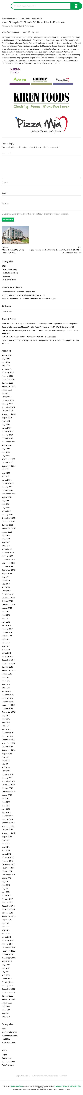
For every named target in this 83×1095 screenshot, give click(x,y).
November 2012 (8, 826)
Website (5, 203)
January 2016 (7, 698)
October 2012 (7, 830)
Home (4, 19)
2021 (4, 266)
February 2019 (7, 594)
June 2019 (6, 580)
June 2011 (6, 885)
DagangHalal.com (22, 1076)
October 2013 (7, 788)
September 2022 (8, 466)
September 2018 (8, 604)
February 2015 (7, 733)
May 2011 (5, 888)
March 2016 (6, 691)
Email (4, 193)
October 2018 (7, 601)
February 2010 (7, 940)
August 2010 (7, 920)
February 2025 (8, 400)
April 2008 (6, 1017)
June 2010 (6, 927)
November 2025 (8, 379)
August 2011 (7, 878)
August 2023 (7, 445)
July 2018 (6, 611)
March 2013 (6, 812)
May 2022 (6, 473)
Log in (4, 1054)
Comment (6, 153)
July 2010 (6, 923)
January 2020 (7, 556)
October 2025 (7, 383)
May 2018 (6, 618)
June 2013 (6, 802)
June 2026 (6, 362)
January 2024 (7, 435)
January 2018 (7, 629)
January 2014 (7, 778)
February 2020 (8, 553)
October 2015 (7, 708)
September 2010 (8, 916)
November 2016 (8, 663)
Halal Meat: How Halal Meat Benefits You (18, 292)
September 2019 (8, 570)
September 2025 (8, 386)
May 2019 (6, 584)
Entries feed (6, 1058)
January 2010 (7, 944)
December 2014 (8, 740)
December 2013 (8, 781)
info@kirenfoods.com (27, 63)
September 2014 (8, 750)
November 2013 (8, 785)
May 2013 (6, 805)
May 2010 (6, 930)
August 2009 (7, 961)
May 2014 (6, 764)
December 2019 (8, 559)
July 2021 (6, 501)
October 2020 (7, 525)
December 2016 (8, 660)
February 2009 (8, 982)
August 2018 (7, 608)
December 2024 (8, 407)
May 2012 (6, 847)
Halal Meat (6, 276)
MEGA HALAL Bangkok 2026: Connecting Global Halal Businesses (29, 337)
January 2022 (7, 487)
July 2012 (6, 840)
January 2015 (7, 736)
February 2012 (7, 857)
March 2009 (7, 979)
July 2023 (6, 449)
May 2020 (6, 542)
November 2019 (8, 563)
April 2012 (6, 850)
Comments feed (8, 1061)
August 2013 (7, 795)
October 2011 (7, 871)
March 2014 (6, 771)
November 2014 (8, 743)
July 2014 (6, 757)
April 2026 (6, 366)
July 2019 (6, 577)
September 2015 (8, 712)
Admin (7, 26)
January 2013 (7, 819)
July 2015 (6, 715)
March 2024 (7, 428)
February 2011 (7, 899)
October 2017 (7, 632)
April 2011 (6, 892)
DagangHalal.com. (17, 1086)
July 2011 (5, 882)
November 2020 (8, 521)
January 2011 (7, 902)
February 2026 (8, 372)
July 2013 (6, 798)
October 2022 (7, 463)
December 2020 (8, 518)
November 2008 (8, 992)
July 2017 (5, 639)
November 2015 (8, 705)
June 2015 (6, 719)
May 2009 (6, 972)
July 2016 (6, 677)
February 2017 (7, 656)
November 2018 (8, 598)
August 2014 (7, 753)
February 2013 (7, 816)
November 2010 (8, 909)
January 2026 (7, 376)
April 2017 (6, 649)
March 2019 (6, 591)
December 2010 (8, 906)
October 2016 (7, 667)
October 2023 (7, 438)
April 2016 (6, 688)
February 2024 (8, 431)
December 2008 (8, 989)
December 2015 (8, 702)
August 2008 (7, 1003)
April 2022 (6, 476)
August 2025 (7, 390)
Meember (64, 1076)
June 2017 (6, 643)
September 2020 (8, 528)
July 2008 (6, 1006)
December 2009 (8, 947)
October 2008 (7, 996)
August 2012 (7, 837)
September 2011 (8, 875)
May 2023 (6, 456)
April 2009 (6, 975)
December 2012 (8, 823)
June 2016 (6, 681)
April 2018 (6, 622)
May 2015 (6, 722)
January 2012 (7, 861)
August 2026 (7, 355)
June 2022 (6, 469)
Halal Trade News (27, 26)
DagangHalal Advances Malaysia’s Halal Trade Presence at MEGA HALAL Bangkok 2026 (38, 327)
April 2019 (6, 587)
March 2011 (6, 895)
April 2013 (6, 809)
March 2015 (6, 729)
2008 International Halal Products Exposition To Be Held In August (29, 299)
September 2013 (8, 792)
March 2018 (6, 625)
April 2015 (6, 726)
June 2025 (6, 393)
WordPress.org (8, 1065)
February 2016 (7, 695)
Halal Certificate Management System (45, 1076)
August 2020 (7, 532)
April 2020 (6, 546)
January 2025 (7, 404)
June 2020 (6, 539)
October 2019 (7, 566)
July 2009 (6, 965)
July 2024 (6, 421)
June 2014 (6, 760)
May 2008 (6, 1013)
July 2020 (6, 535)
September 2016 (8, 670)
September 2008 (8, 999)
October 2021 (7, 490)
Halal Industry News (10, 273)
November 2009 (8, 951)
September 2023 (8, 442)
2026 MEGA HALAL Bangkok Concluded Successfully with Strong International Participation (39, 323)
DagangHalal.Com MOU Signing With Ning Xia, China (23, 295)
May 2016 (6, 684)
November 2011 (8, 868)
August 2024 (7, 418)
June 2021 (6, 504)
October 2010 (7, 913)
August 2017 (7, 636)
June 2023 (6, 452)
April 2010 (6, 933)
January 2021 (7, 514)
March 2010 (6, 937)
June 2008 (6, 1010)
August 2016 (7, 674)
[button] (5, 6)
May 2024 (6, 424)
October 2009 (7, 954)
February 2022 (8, 483)
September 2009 (8, 958)
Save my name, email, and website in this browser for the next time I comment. (36, 214)
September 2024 (8, 414)
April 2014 (6, 767)
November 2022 (8, 459)
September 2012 (8, 833)
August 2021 (7, 497)
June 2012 (6, 843)
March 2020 (7, 549)
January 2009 (7, 985)
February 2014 (7, 774)
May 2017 (6, 646)
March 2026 (7, 369)
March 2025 (7, 397)
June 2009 (6, 968)
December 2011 (8, 864)
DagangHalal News (9, 269)
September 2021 (8, 494)
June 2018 (6, 615)
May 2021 (6, 508)
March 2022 (7, 480)
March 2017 (6, 653)
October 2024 (7, 411)
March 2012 (6, 854)
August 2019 (7, 573)
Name (5, 182)
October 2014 (7, 747)
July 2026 (6, 359)
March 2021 (6, 511)
